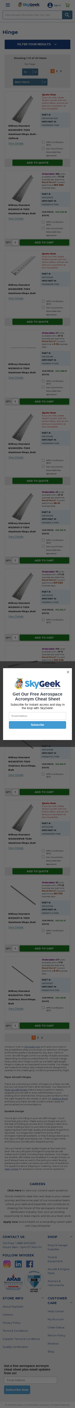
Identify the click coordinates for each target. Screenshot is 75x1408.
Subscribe (37, 724)
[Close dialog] (68, 672)
